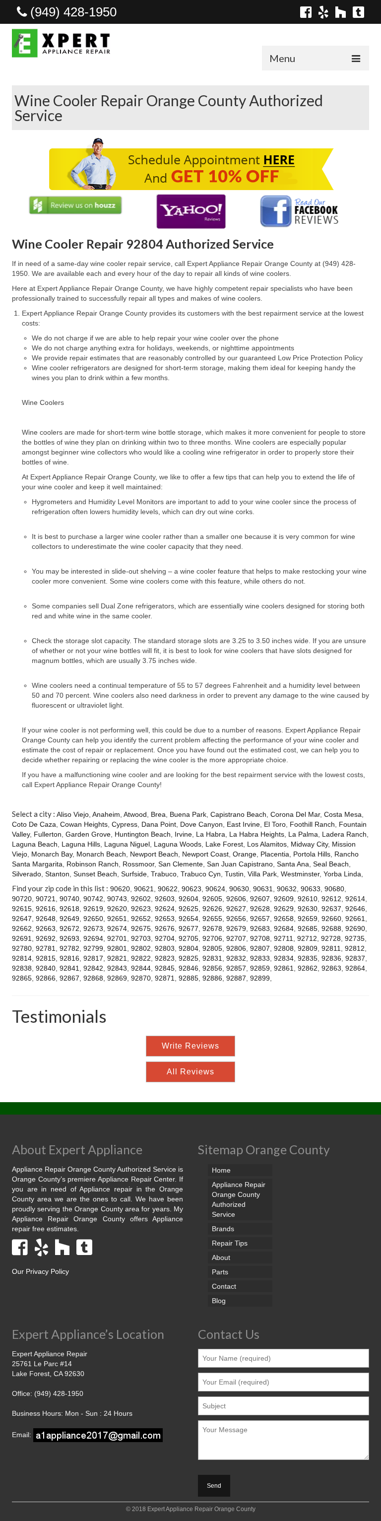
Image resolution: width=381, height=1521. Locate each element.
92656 (236, 919)
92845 (165, 968)
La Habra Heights (256, 834)
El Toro (275, 824)
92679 (236, 928)
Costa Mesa (343, 814)
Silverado (26, 874)
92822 (141, 958)
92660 (331, 919)
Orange (244, 854)
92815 (46, 958)
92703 (141, 938)
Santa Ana (293, 864)
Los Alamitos (267, 844)
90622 (168, 889)
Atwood (135, 814)
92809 (308, 948)
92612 (331, 899)
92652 (141, 919)
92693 (69, 938)
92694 (93, 938)
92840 (46, 968)
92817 (93, 958)
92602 (141, 899)
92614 (355, 899)
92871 (165, 978)
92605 (212, 899)
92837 (355, 958)
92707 (236, 938)
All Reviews (190, 1071)
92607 (260, 899)
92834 (284, 958)
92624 (165, 909)
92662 (22, 928)
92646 (355, 909)
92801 (117, 948)
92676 (165, 928)
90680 (334, 889)
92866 (46, 978)
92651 (117, 919)
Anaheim (106, 814)
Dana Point (158, 824)
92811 (331, 948)
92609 (284, 899)
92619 (93, 909)
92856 (212, 968)
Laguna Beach (35, 844)
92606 (236, 899)
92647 (22, 919)
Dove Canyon (201, 824)
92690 (355, 928)
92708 (260, 938)
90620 (120, 889)
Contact (224, 1286)
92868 (93, 978)
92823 (165, 958)
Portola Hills (311, 854)
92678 (212, 928)
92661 (355, 919)
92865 (22, 978)
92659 (308, 919)
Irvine (183, 834)
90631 (263, 889)
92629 (284, 909)
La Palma (303, 834)
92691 (22, 938)
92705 (188, 938)
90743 (117, 899)
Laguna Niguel (127, 844)
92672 (69, 928)
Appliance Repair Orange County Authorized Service (238, 1199)
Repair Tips (230, 1243)
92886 (212, 978)
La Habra (210, 834)
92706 (212, 938)
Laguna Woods (177, 844)
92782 (69, 948)
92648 (46, 919)
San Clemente (180, 864)
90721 (46, 899)
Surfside (134, 874)
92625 (188, 909)
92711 (283, 938)
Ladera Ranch (344, 834)
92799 (93, 948)
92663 (46, 928)
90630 (239, 889)
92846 (188, 968)
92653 (165, 919)
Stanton (57, 874)
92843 (117, 968)
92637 (331, 909)
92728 (331, 938)
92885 (188, 978)
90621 (144, 889)
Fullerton (48, 834)
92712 (307, 938)
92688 (331, 928)
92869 (117, 978)
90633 (310, 889)
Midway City (309, 844)
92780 (22, 948)
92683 (260, 928)
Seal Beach (331, 864)
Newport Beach (154, 854)
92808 (284, 948)
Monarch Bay (51, 854)
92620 (117, 909)
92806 (236, 948)
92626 (212, 909)
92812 (355, 948)
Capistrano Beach (238, 814)
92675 (141, 928)
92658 (284, 919)
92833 (260, 958)
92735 (355, 938)
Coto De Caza (34, 824)
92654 (188, 919)
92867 (69, 978)
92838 (22, 968)
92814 (22, 958)
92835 (308, 958)
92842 (93, 968)
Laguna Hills (81, 844)
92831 (212, 958)
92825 (188, 958)
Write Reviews (190, 1046)
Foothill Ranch (312, 824)
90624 (215, 889)
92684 (284, 928)
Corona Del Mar (295, 814)
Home (221, 1170)
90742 (93, 899)
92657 (260, 919)
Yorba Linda (342, 874)
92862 (308, 968)
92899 (260, 978)
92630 (308, 909)
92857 (236, 968)
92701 (117, 938)
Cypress (124, 824)
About (221, 1257)
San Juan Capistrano (240, 864)
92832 (236, 958)
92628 (260, 909)
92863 (331, 968)
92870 (141, 978)
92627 (236, 909)
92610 (308, 899)
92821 (117, 958)
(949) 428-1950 (72, 11)
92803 (165, 948)
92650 (93, 919)
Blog (219, 1301)
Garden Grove (88, 834)
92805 (212, 948)
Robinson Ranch (92, 864)
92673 (93, 928)
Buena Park (188, 814)
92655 (212, 919)
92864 (355, 968)
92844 (141, 968)
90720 (22, 899)
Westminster (300, 874)
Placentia (274, 854)
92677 (188, 928)
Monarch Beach (101, 854)
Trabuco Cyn (201, 874)
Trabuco (164, 874)
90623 (191, 889)
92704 (165, 938)
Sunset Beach (95, 874)
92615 (22, 909)
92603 (165, 899)
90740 (69, 899)
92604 (188, 899)
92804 (188, 948)
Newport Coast (205, 854)
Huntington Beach (143, 834)
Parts (220, 1272)
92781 (46, 948)
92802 (141, 948)
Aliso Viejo (73, 814)
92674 (117, 928)
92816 (69, 958)
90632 (287, 889)
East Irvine (243, 824)
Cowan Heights (84, 824)
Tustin (234, 874)
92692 (46, 938)
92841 (69, 968)
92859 (260, 968)
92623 (141, 909)
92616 (46, 909)
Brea (158, 814)
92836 (331, 958)
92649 (69, 919)
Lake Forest (224, 844)
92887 (236, 978)
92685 (308, 928)
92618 (69, 909)
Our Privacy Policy (40, 1271)
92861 (284, 968)
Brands (223, 1229)
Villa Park (262, 874)
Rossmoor (138, 864)
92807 (260, 948)
